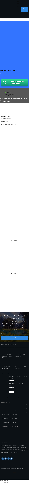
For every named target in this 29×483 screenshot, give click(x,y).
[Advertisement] (14, 189)
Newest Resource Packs (8, 344)
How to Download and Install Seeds (9, 414)
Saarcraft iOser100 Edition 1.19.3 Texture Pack (7, 356)
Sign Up (14, 337)
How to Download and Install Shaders (10, 426)
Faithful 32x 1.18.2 (15, 390)
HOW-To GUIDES (5, 402)
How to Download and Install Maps (9, 422)
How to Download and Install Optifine (10, 410)
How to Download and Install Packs (9, 405)
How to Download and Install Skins (9, 418)
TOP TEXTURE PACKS (7, 373)
